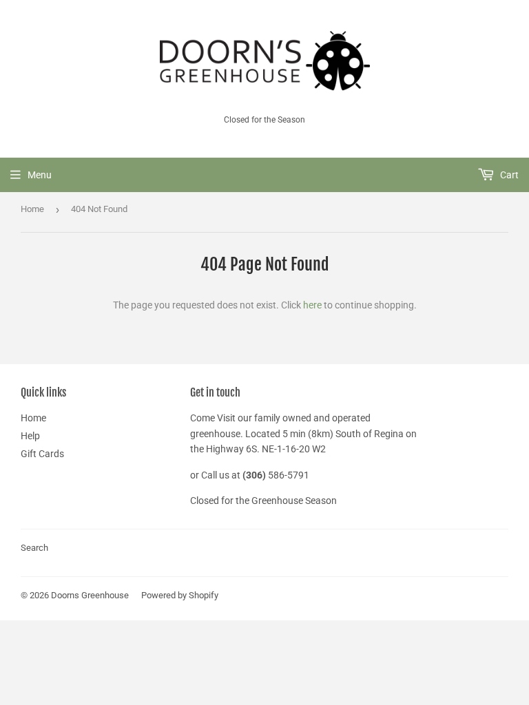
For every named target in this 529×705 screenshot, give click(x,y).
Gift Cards (42, 453)
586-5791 (288, 475)
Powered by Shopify (179, 595)
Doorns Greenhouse (90, 595)
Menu (40, 174)
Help (30, 435)
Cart (508, 174)
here (312, 305)
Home (32, 209)
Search (34, 548)
